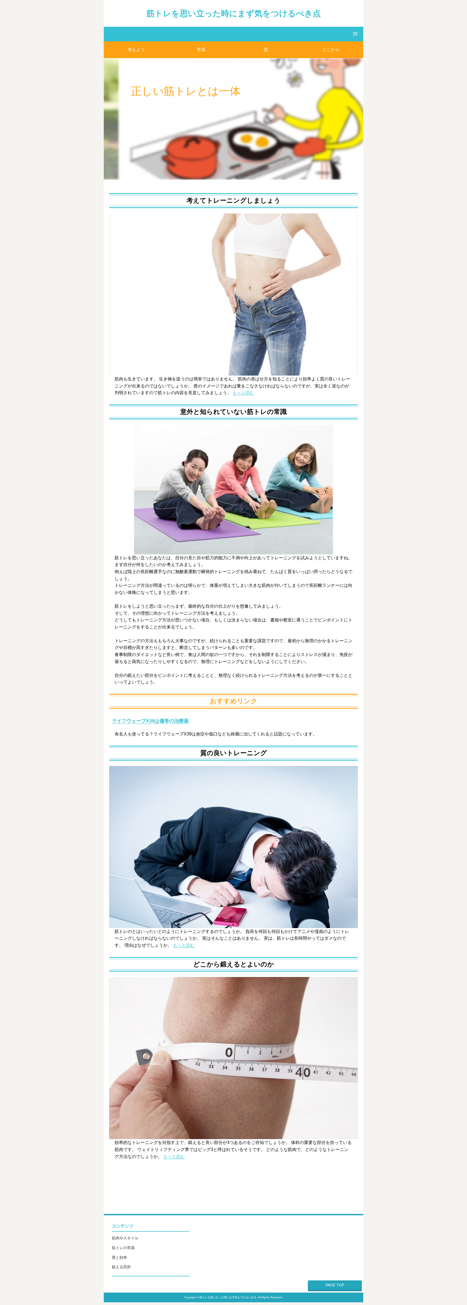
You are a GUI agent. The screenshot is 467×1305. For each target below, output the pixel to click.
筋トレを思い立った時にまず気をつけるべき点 (233, 13)
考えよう (136, 49)
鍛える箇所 (121, 1267)
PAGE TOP (334, 1285)
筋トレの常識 (123, 1248)
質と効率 (119, 1257)
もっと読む (243, 392)
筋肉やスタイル (125, 1238)
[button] (233, 34)
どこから (330, 49)
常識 (201, 49)
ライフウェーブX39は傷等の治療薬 (150, 721)
